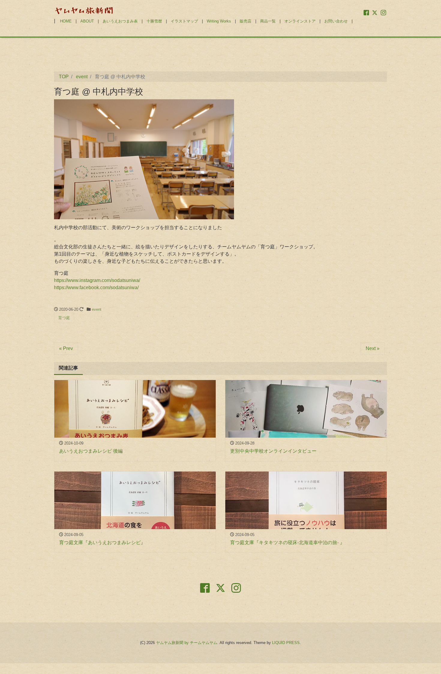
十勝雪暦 (154, 21)
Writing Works (219, 21)
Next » (373, 348)
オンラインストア (300, 21)
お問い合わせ (336, 21)
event (96, 309)
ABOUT (87, 21)
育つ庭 (64, 318)
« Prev (66, 348)
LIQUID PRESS (286, 642)
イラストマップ (184, 21)
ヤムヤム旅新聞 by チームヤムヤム (186, 642)
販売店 (245, 21)
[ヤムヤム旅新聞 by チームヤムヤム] (84, 10)
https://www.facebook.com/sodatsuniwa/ (96, 287)
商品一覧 (268, 21)
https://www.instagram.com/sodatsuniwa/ (97, 280)
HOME (66, 21)
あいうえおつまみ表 (120, 21)
